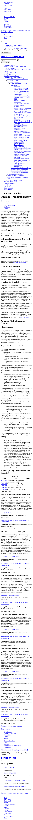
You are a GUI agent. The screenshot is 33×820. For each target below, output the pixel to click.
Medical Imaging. (25, 317)
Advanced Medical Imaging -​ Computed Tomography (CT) (22, 90)
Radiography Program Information (10, 512)
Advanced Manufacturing (21, 88)
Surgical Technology (19, 163)
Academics (7, 35)
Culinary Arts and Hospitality (22, 115)
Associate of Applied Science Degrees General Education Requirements (21, 168)
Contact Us (7, 736)
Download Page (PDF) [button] (10, 773)
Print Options (5, 62)
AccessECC (7, 18)
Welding (16, 166)
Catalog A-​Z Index (9, 186)
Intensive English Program (14, 180)
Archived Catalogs (9, 189)
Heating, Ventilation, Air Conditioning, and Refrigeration (22, 131)
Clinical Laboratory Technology (22, 108)
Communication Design (20, 109)
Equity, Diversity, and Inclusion (12, 745)
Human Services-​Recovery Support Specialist (21, 141)
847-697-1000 (6, 729)
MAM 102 (4, 482)
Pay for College (8, 26)
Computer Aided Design (20, 111)
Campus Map (23, 750)
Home (5, 43)
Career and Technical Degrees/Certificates (15, 48)
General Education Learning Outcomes (17, 79)
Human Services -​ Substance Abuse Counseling (22, 138)
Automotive (17, 102)
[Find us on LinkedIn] (4, 758)
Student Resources (9, 74)
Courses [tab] (6, 208)
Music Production (19, 152)
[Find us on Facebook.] (2, 758)
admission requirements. (19, 262)
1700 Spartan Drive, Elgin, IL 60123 (12, 726)
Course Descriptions (9, 183)
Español (6, 802)
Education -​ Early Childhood (22, 120)
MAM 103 (4, 484)
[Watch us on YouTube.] (7, 758)
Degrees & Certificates (10, 733)
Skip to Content (8, 2)
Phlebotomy (17, 157)
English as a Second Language (15, 175)
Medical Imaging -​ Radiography (22, 148)
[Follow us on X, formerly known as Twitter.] (10, 758)
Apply (5, 8)
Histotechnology (18, 134)
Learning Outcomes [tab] (9, 205)
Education (17, 119)
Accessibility (7, 747)
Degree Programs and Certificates (13, 45)
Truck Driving (18, 165)
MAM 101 (4, 480)
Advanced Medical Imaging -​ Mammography (22, 93)
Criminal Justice (18, 114)
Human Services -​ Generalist (22, 135)
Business (16, 106)
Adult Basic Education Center (15, 174)
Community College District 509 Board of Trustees (17, 69)
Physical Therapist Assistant (21, 158)
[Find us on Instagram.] (15, 758)
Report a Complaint (9, 741)
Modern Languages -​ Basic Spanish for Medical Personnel (22, 150)
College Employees (9, 185)
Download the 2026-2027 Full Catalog (14, 780)
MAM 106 (4, 489)
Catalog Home (8, 5)
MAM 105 (4, 487)
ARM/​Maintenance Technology (22, 100)
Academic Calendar (9, 17)
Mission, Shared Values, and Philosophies (15, 66)
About (5, 38)
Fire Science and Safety (20, 126)
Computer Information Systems (22, 112)
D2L (5, 20)
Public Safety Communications (22, 160)
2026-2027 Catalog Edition (12, 56)
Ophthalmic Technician (20, 155)
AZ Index (6, 3)
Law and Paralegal (19, 143)
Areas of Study (8, 27)
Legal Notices (8, 732)
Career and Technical (9, 46)
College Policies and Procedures (12, 73)
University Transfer (12, 80)
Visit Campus (7, 9)
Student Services (8, 36)
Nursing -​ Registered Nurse (21, 154)
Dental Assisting (18, 117)
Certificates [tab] (7, 207)
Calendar (6, 742)
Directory (6, 21)
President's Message (9, 65)
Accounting (17, 86)
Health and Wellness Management (19, 128)
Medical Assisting (19, 146)
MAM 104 (4, 485)
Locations (6, 71)
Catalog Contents (8, 188)
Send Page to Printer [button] (9, 767)
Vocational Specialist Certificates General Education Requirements (20, 171)
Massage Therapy (19, 145)
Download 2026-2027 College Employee (15, 786)
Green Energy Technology (21, 125)
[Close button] (1, 792)
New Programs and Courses (11, 76)
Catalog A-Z (7, 11)
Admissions (7, 24)
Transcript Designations (10, 181)
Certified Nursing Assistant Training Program (21, 104)
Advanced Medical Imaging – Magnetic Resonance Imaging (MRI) (22, 97)
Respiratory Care (18, 162)
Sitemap (6, 738)
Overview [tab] (6, 204)
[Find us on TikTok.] (13, 758)
